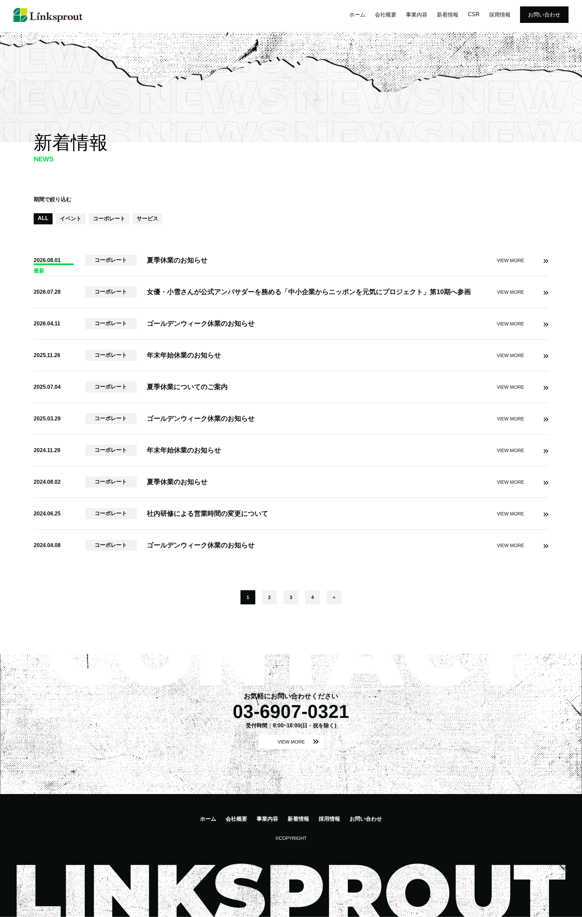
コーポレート (109, 218)
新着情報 (447, 15)
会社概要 (385, 15)
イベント (71, 218)
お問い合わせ (544, 15)
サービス (147, 218)
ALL (43, 218)
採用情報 (500, 15)
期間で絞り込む (52, 199)
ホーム (357, 15)
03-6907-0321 (291, 711)
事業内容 (416, 15)
